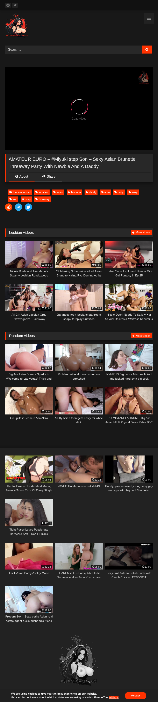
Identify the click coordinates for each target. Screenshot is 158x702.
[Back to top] (145, 690)
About (23, 176)
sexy (135, 192)
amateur (43, 192)
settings (113, 697)
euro (107, 192)
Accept (135, 695)
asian (60, 192)
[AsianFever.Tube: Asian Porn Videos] (79, 26)
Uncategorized (21, 192)
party (121, 192)
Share (51, 176)
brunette (76, 192)
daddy (92, 192)
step (27, 199)
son (15, 199)
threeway (44, 199)
